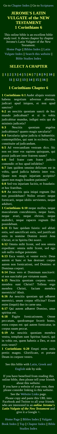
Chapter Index (20, 5)
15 (37, 80)
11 (10, 80)
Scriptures (47, 5)
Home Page (14, 49)
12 (17, 80)
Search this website (37, 54)
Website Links (30, 394)
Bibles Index (32, 49)
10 (50, 74)
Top (21, 424)
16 (44, 80)
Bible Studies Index (28, 58)
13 (24, 80)
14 (30, 80)
